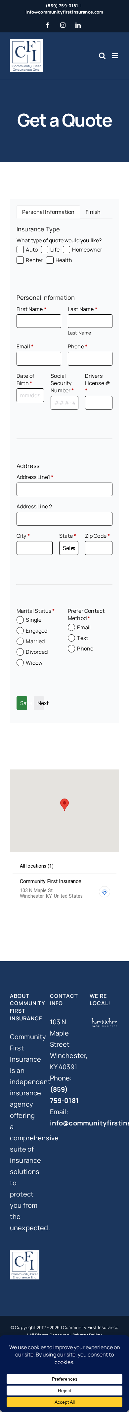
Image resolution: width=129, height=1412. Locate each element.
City (23, 535)
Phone (77, 346)
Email (25, 346)
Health (64, 260)
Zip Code (97, 535)
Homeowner (87, 249)
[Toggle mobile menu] (115, 55)
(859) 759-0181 (62, 6)
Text (82, 638)
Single (33, 619)
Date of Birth (25, 379)
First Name (31, 309)
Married (35, 641)
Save (23, 703)
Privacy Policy (87, 1335)
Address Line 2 (34, 506)
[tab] (48, 211)
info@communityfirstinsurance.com (64, 12)
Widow (34, 662)
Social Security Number (62, 383)
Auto (32, 249)
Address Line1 (35, 477)
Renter (34, 260)
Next (40, 703)
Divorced (37, 651)
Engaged (36, 630)
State (67, 535)
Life (55, 249)
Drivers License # (97, 383)
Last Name (82, 309)
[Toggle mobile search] (102, 55)
